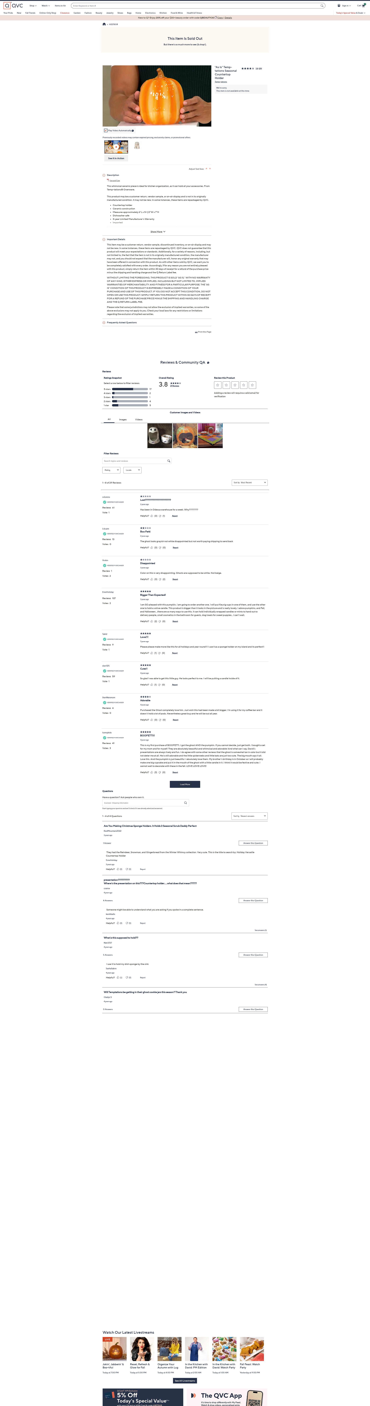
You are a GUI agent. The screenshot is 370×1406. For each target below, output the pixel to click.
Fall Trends (30, 13)
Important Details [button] (116, 239)
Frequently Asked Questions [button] (122, 322)
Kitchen (163, 13)
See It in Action (116, 158)
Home (138, 13)
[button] (339, 6)
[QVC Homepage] (104, 24)
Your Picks (8, 13)
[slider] (157, 120)
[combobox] (195, 5)
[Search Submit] (322, 5)
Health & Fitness (194, 13)
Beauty (99, 13)
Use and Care (115, 180)
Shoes (120, 13)
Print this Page (204, 331)
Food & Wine (177, 13)
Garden (77, 13)
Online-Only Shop (47, 13)
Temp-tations (221, 81)
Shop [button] (32, 5)
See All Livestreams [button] (185, 1380)
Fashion (88, 13)
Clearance (65, 13)
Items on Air (60, 5)
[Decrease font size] (210, 168)
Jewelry (109, 13)
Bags (129, 13)
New (19, 13)
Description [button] (113, 175)
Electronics (150, 13)
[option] (185, 18)
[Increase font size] (207, 168)
